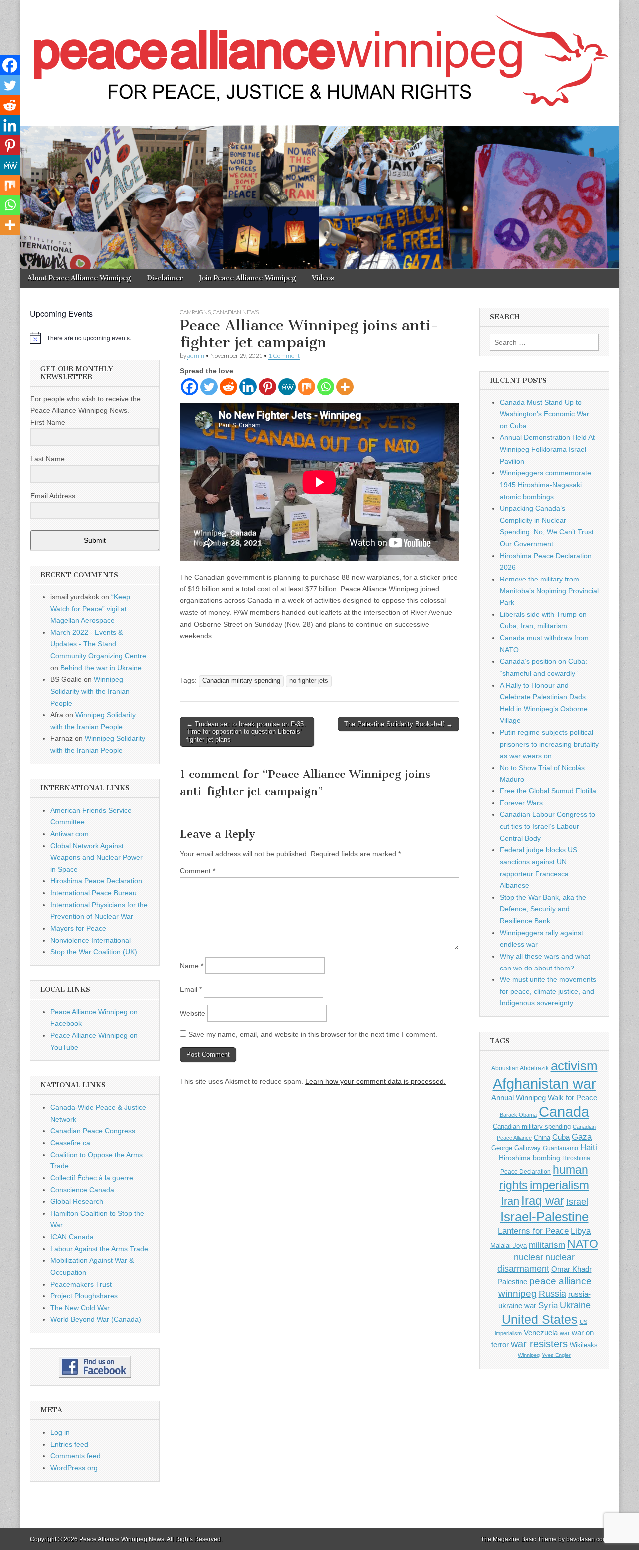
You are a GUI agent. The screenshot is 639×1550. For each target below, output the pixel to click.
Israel (577, 1201)
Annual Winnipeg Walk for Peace (544, 1098)
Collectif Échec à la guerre (91, 1178)
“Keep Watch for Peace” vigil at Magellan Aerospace (90, 608)
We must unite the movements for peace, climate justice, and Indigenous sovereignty (548, 991)
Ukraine (575, 1305)
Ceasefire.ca (70, 1143)
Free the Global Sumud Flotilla (548, 791)
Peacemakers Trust (81, 1284)
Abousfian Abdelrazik (520, 1068)
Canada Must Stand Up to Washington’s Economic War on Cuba (544, 414)
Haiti (588, 1147)
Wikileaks (584, 1345)
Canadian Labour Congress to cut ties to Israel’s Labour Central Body (547, 826)
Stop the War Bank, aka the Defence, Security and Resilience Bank (543, 909)
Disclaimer (165, 278)
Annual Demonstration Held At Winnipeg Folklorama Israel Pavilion (547, 449)
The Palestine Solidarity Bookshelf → (398, 724)
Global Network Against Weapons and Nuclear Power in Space (96, 857)
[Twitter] (209, 386)
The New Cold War (80, 1308)
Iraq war (542, 1200)
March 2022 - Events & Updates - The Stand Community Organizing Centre (98, 644)
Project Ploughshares (84, 1296)
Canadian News (236, 312)
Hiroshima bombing (529, 1158)
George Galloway (516, 1148)
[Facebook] (189, 386)
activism (574, 1065)
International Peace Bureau (93, 893)
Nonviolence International (90, 940)
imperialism (559, 1185)
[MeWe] (287, 386)
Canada (564, 1112)
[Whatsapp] (325, 386)
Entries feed (69, 1444)
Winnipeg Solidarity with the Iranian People (90, 691)
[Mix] (306, 386)
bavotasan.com (587, 1539)
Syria (548, 1305)
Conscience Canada (82, 1190)
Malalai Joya (508, 1245)
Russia (552, 1294)
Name (191, 965)
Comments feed (75, 1456)
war (565, 1333)
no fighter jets (308, 680)
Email (191, 989)
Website (192, 1013)
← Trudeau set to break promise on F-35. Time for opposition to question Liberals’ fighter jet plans (246, 731)
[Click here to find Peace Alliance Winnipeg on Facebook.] (94, 1367)
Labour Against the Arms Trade (99, 1249)
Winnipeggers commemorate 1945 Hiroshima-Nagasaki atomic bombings (545, 484)
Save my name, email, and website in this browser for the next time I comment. (312, 1034)
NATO (582, 1244)
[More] (345, 386)
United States (540, 1319)
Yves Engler (556, 1355)
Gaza (582, 1137)
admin (195, 355)
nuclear (528, 1257)
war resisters (539, 1343)
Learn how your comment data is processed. (375, 1081)
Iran (510, 1201)
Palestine (512, 1281)
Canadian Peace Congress (92, 1131)
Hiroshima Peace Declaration (96, 881)
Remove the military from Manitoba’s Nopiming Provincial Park (549, 590)
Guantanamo (560, 1148)
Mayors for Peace (78, 928)
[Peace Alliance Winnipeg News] (319, 55)
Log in (60, 1432)
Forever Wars (521, 803)
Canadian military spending (241, 680)
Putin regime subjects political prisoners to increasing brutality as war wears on (549, 744)
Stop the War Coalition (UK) (93, 952)
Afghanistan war (544, 1083)
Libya (581, 1231)
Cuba (561, 1137)
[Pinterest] (267, 386)
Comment (197, 871)
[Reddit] (228, 386)
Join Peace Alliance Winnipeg (247, 278)
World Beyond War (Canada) (95, 1319)
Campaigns (195, 312)
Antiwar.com (69, 834)
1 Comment (284, 355)
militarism (547, 1245)
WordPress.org (74, 1468)
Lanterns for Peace (533, 1231)
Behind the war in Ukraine (101, 668)
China (542, 1137)
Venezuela (541, 1332)
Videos (323, 278)
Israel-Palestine (544, 1217)
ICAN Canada (72, 1237)
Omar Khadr (571, 1269)
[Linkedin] (248, 386)
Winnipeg (529, 1355)
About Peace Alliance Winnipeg (79, 278)
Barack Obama (518, 1115)
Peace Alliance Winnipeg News (121, 1539)
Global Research (76, 1201)
